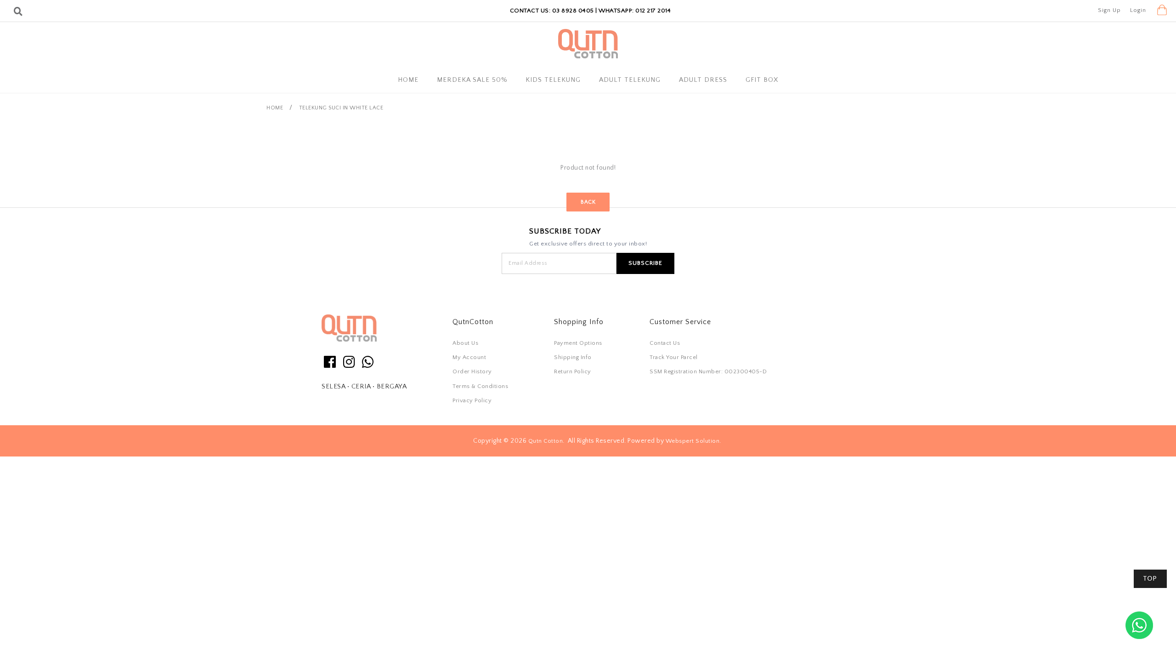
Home (408, 80)
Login (1138, 10)
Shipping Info (573, 357)
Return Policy (572, 371)
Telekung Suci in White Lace (341, 108)
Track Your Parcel (674, 357)
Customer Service (680, 322)
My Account (469, 357)
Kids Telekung (553, 80)
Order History (472, 371)
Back (588, 202)
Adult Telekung (630, 80)
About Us (465, 343)
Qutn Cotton (545, 441)
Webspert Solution (693, 441)
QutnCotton (472, 322)
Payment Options (578, 343)
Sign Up (1109, 10)
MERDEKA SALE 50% (472, 80)
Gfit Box (762, 80)
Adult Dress (703, 80)
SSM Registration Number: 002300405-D (708, 371)
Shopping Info (579, 322)
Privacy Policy (472, 400)
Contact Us (665, 343)
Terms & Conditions (480, 386)
